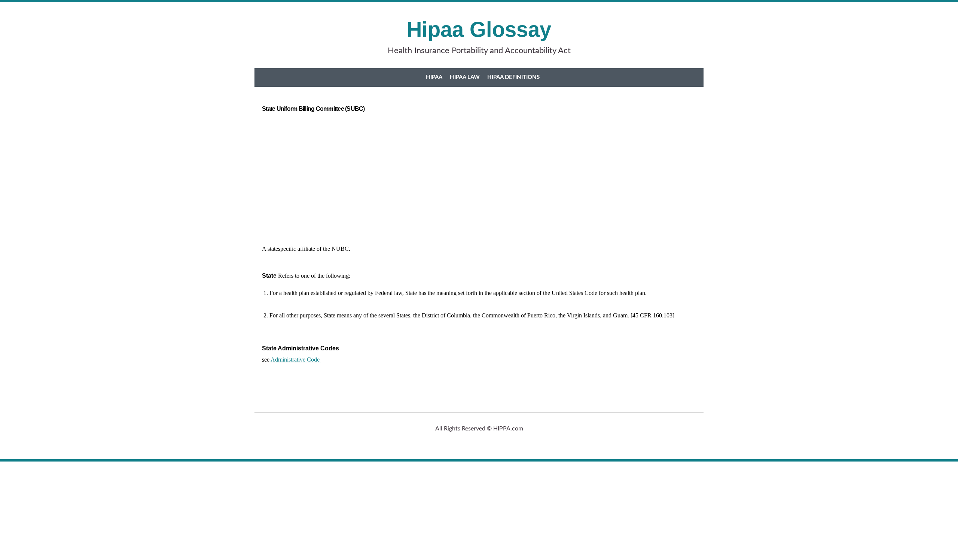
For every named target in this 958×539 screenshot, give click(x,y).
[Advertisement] (479, 176)
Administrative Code (296, 359)
